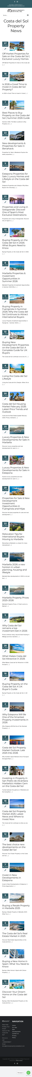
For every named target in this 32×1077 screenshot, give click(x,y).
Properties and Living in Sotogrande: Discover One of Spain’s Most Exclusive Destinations (15, 211)
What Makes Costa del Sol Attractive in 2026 (14, 657)
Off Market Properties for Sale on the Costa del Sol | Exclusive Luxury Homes (16, 56)
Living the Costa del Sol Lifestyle (14, 377)
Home (14, 1025)
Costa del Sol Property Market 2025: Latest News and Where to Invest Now (14, 815)
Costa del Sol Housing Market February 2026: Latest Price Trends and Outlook (15, 408)
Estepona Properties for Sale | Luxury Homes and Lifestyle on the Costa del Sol (15, 177)
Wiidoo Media (19, 1060)
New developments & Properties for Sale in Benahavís (13, 146)
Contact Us (15, 1033)
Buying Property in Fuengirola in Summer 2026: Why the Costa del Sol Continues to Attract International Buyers (15, 311)
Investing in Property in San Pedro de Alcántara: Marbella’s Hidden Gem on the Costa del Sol (15, 782)
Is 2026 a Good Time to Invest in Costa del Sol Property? (14, 87)
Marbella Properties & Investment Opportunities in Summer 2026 (14, 277)
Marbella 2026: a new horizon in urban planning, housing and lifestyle (14, 568)
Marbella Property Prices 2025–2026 (15, 599)
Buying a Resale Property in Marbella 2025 (16, 907)
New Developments (16, 1030)
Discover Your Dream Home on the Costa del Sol (14, 994)
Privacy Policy (14, 1036)
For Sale (14, 1027)
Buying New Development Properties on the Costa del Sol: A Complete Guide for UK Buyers (15, 347)
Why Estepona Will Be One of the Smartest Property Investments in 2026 (15, 718)
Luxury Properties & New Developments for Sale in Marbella (15, 440)
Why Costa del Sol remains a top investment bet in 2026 (14, 628)
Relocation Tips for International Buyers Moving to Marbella (13, 537)
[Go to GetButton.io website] (28, 1075)
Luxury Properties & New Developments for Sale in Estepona (15, 470)
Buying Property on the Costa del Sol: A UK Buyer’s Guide (15, 687)
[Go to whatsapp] (28, 1073)
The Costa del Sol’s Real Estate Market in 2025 (14, 934)
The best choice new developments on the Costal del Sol (13, 847)
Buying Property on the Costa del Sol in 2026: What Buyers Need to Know (15, 244)
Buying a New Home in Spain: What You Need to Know (15, 964)
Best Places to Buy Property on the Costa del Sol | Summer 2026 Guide (16, 115)
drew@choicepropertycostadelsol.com (16, 5)
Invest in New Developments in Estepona (11, 878)
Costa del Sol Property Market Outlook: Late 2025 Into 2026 (14, 750)
